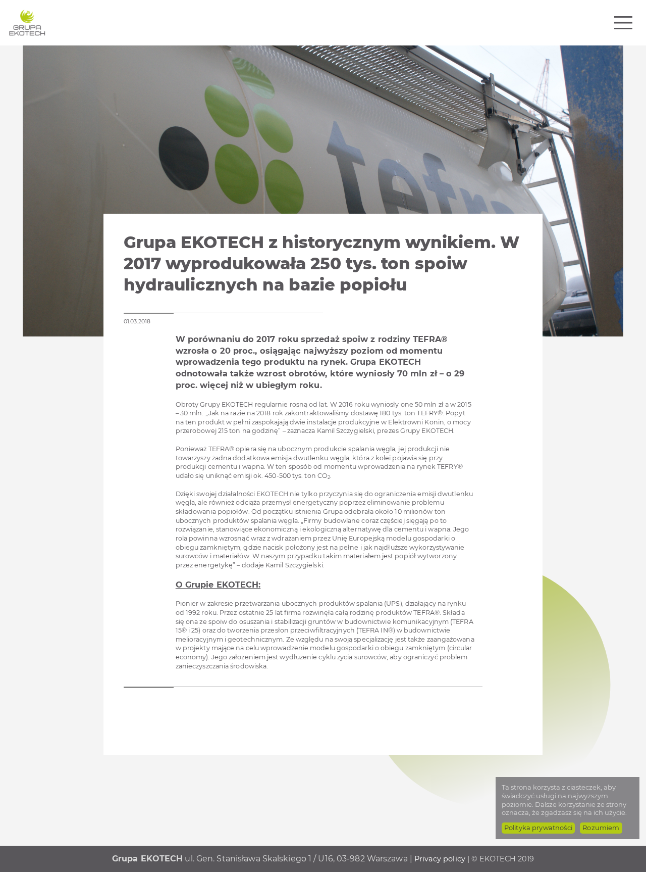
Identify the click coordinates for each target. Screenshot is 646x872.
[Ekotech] (27, 23)
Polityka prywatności (538, 827)
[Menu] (623, 22)
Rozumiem (600, 827)
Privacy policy (439, 858)
